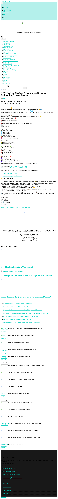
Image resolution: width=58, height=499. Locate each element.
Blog (4, 81)
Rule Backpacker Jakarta (10, 471)
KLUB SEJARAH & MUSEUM (11, 65)
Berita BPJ (6, 78)
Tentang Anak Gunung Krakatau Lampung (19, 409)
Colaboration (7, 9)
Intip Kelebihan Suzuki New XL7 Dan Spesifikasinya (17, 303)
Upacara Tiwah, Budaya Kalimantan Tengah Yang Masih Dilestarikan (22, 310)
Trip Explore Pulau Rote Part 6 (15, 386)
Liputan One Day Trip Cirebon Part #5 (12, 176)
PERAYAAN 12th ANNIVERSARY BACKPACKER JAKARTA (22, 349)
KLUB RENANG (7, 64)
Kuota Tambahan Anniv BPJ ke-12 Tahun (18, 342)
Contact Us (6, 7)
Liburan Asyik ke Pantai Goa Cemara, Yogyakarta (17, 319)
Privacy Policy (7, 83)
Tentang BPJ (6, 43)
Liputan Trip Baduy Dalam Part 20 (16, 444)
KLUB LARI (6, 62)
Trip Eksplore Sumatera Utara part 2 (17, 267)
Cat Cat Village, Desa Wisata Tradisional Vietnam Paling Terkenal (21, 316)
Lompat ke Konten (6, 1)
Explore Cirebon (5, 207)
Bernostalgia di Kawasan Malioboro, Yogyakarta (16, 306)
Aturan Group (7, 44)
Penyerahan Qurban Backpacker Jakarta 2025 (19, 356)
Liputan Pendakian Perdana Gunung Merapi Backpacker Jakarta (24, 437)
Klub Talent (6, 67)
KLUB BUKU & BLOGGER (10, 55)
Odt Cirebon (27, 207)
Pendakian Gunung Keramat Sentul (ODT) (18, 393)
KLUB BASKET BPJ (8, 50)
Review (5, 76)
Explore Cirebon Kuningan (16, 207)
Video (5, 74)
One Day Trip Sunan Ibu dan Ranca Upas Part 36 (20, 402)
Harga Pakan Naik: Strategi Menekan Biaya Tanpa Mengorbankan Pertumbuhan (25, 313)
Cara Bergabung (8, 46)
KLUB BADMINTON (8, 52)
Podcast (5, 73)
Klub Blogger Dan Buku (9, 53)
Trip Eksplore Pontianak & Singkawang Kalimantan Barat (26, 275)
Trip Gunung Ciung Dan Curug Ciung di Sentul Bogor (21, 379)
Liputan (5, 71)
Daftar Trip (6, 80)
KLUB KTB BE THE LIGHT (10, 61)
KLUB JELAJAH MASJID (9, 59)
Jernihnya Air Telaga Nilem (10, 173)
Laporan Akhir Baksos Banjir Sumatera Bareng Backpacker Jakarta (25, 328)
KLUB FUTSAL (7, 58)
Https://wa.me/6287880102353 (19, 166)
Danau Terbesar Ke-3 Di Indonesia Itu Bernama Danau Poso (27, 296)
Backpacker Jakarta (8, 41)
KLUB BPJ (6, 49)
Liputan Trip (6, 77)
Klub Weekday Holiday (9, 70)
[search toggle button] (8, 86)
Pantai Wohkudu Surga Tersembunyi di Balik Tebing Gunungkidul (21, 322)
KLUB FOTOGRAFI (8, 56)
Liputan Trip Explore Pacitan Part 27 (17, 416)
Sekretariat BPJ (7, 47)
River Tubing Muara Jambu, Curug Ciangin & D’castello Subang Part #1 (26, 365)
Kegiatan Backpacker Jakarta (11, 474)
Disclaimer (6, 12)
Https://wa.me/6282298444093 (18, 167)
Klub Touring (7, 68)
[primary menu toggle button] (2, 37)
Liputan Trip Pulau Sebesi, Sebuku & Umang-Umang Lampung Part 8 (25, 423)
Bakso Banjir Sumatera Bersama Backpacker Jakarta (21, 335)
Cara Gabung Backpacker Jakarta (12, 478)
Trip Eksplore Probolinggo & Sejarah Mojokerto (20, 372)
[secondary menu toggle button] (2, 3)
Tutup (3, 38)
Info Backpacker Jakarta (10, 468)
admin (5, 98)
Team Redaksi (7, 10)
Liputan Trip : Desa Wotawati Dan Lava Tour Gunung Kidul (23, 430)
